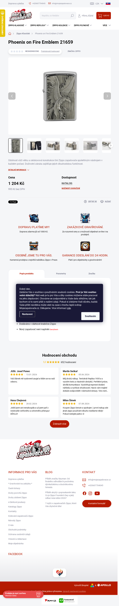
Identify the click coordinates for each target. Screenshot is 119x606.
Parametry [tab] (61, 273)
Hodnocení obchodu (59, 355)
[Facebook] (84, 493)
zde (69, 308)
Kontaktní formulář (96, 503)
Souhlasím (90, 316)
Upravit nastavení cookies (74, 591)
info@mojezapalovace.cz (99, 480)
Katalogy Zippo (15, 506)
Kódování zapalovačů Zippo (20, 516)
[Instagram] (90, 493)
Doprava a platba (16, 3)
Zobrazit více (59, 423)
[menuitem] (17, 25)
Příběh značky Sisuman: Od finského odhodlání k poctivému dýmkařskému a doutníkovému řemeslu (59, 483)
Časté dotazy (14, 488)
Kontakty (12, 511)
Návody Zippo (14, 520)
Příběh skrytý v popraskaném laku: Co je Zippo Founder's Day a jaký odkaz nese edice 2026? (60, 495)
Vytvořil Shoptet (81, 585)
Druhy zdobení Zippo (17, 497)
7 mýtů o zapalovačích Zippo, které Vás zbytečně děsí (60, 504)
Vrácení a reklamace (17, 539)
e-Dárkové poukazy (16, 502)
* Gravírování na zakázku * (20, 483)
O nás (10, 525)
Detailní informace (17, 170)
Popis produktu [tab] (27, 273)
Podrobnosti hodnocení (50, 51)
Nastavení (27, 314)
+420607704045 (95, 485)
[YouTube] (97, 493)
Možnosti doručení (71, 188)
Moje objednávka (16, 543)
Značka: (74, 51)
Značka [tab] (92, 273)
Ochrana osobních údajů (19, 534)
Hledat (72, 15)
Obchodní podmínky (17, 530)
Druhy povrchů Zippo (17, 493)
